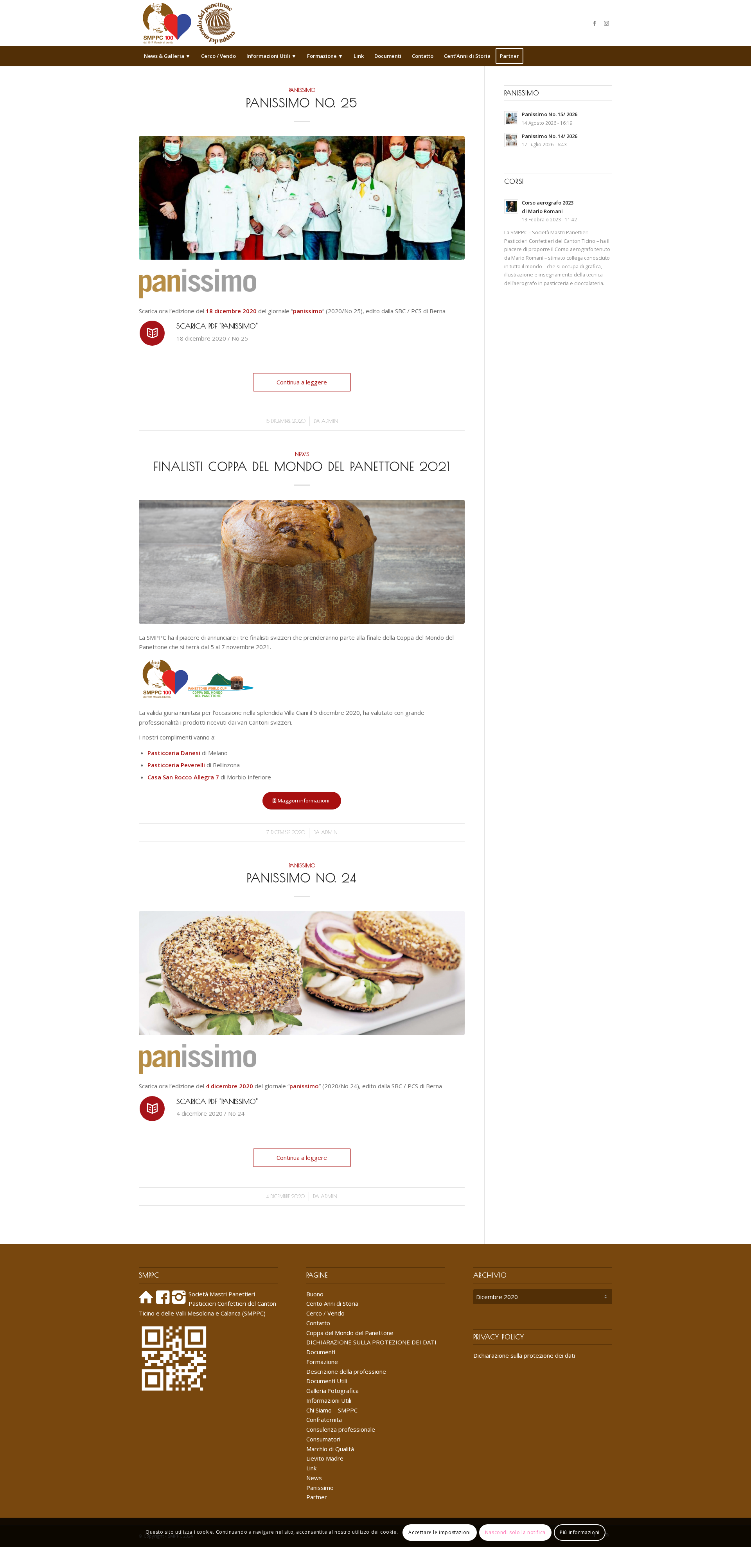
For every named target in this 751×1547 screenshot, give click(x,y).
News (302, 454)
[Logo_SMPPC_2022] (189, 23)
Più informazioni (580, 1532)
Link (311, 1468)
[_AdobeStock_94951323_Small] (302, 562)
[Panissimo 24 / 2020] (302, 973)
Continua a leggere (302, 382)
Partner (316, 1497)
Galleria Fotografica (332, 1390)
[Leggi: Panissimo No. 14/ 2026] (511, 140)
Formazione (322, 1362)
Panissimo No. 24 (302, 878)
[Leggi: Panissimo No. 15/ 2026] (511, 118)
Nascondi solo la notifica (515, 1532)
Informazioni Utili (328, 1400)
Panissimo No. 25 (302, 102)
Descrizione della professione (346, 1371)
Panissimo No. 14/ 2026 (549, 136)
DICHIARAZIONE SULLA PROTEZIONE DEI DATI (371, 1342)
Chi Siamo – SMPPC (332, 1410)
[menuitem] (167, 56)
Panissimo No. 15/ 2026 (549, 114)
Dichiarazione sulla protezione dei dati (524, 1355)
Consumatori (323, 1439)
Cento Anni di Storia (332, 1303)
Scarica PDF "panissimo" (217, 326)
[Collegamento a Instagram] (606, 23)
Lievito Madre (324, 1458)
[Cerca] (607, 56)
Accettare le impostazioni (439, 1532)
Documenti (320, 1352)
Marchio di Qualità (330, 1449)
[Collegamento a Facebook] (594, 23)
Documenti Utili (326, 1381)
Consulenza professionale (340, 1429)
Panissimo (302, 90)
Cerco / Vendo (325, 1313)
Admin (330, 421)
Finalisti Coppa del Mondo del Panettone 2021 (302, 466)
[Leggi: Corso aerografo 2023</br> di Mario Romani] (511, 206)
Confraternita (324, 1419)
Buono (314, 1294)
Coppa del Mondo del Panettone (349, 1333)
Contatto (318, 1323)
